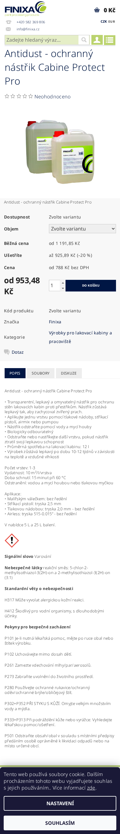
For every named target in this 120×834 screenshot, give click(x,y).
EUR (111, 21)
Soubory (41, 373)
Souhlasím (60, 823)
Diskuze (69, 373)
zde (91, 787)
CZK (104, 21)
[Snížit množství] (63, 288)
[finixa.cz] (26, 8)
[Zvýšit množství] (63, 283)
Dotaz (18, 352)
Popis (15, 373)
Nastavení (60, 803)
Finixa (55, 322)
